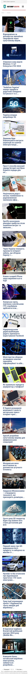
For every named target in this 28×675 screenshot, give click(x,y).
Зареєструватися (11, 1)
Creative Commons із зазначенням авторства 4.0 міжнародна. (14, 673)
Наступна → (20, 669)
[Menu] (23, 6)
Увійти (4, 1)
